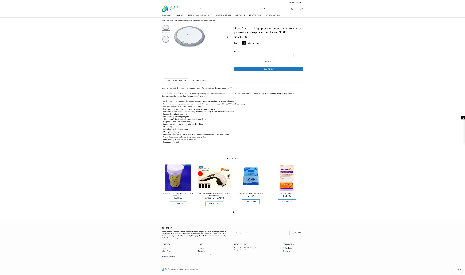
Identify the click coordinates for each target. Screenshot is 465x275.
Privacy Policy (166, 248)
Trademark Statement (168, 256)
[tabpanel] (250, 186)
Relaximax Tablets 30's (287, 193)
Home (163, 20)
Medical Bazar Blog (204, 254)
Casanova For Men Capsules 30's (250, 193)
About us (201, 248)
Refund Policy (166, 251)
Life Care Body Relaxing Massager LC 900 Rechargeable (214, 194)
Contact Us (201, 251)
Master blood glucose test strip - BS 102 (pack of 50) (178, 194)
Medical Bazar (167, 8)
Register (292, 2)
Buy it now (269, 69)
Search (262, 9)
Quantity (237, 52)
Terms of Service (167, 254)
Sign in (299, 2)
